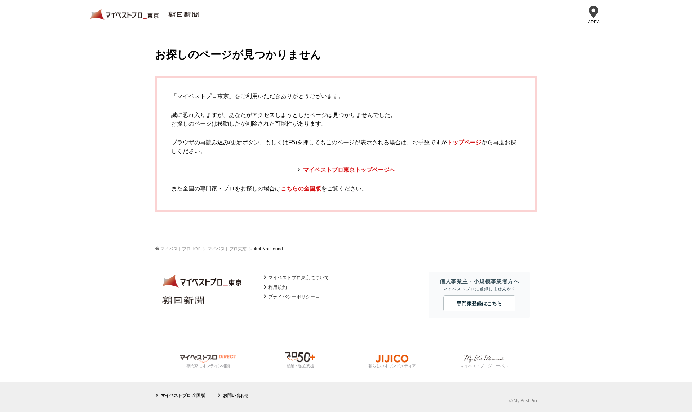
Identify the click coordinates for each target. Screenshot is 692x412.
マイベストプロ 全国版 (183, 395)
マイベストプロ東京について (298, 277)
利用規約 (277, 287)
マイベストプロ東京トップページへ (349, 170)
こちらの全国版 (301, 188)
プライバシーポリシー (291, 296)
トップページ (464, 142)
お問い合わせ (236, 395)
